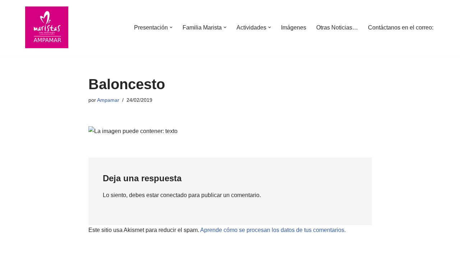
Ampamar (108, 100)
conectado (173, 195)
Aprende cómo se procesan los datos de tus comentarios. (273, 230)
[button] (171, 27)
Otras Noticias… (337, 27)
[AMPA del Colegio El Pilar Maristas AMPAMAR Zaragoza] (46, 27)
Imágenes (293, 27)
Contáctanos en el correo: (400, 27)
